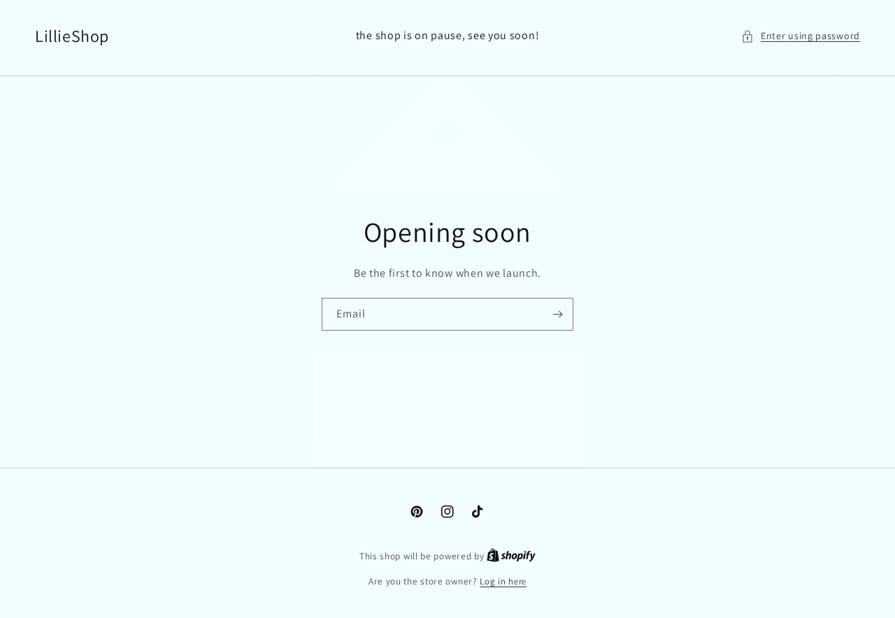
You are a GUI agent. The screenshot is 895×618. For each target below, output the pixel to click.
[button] (800, 36)
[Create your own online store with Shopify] (511, 556)
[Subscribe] (557, 314)
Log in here (503, 581)
